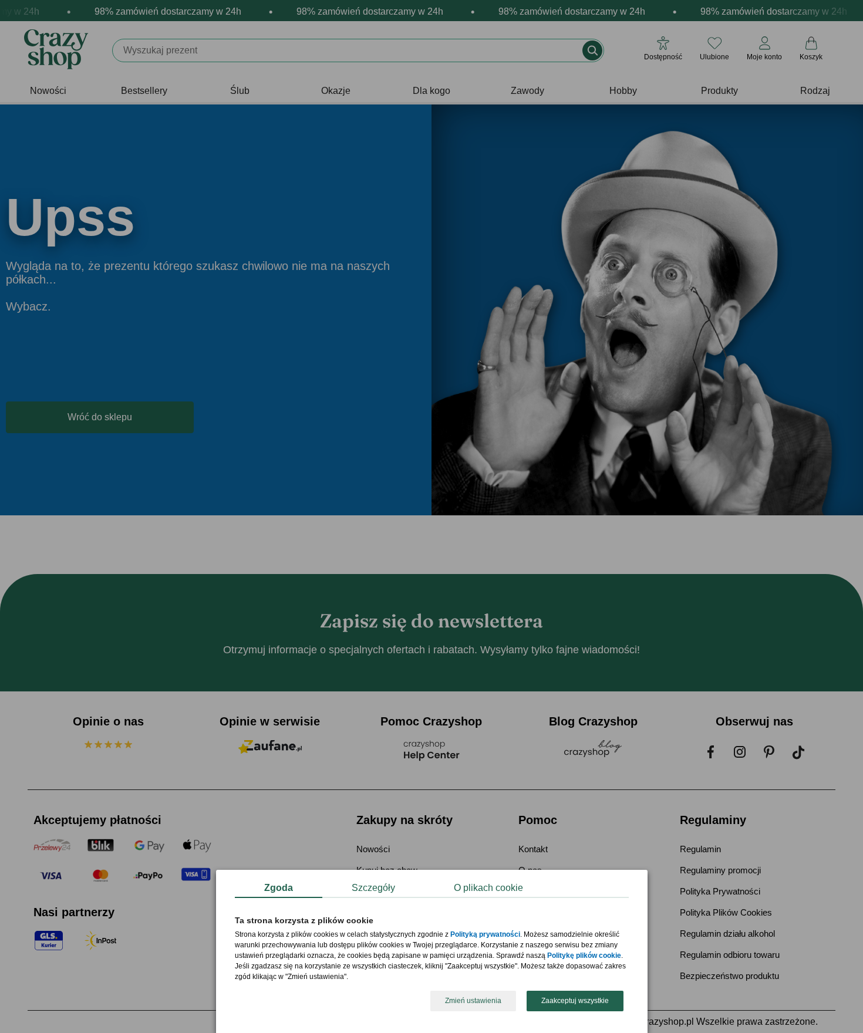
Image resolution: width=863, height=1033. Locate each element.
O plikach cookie (488, 888)
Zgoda (278, 888)
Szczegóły (373, 888)
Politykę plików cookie (584, 956)
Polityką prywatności (485, 935)
